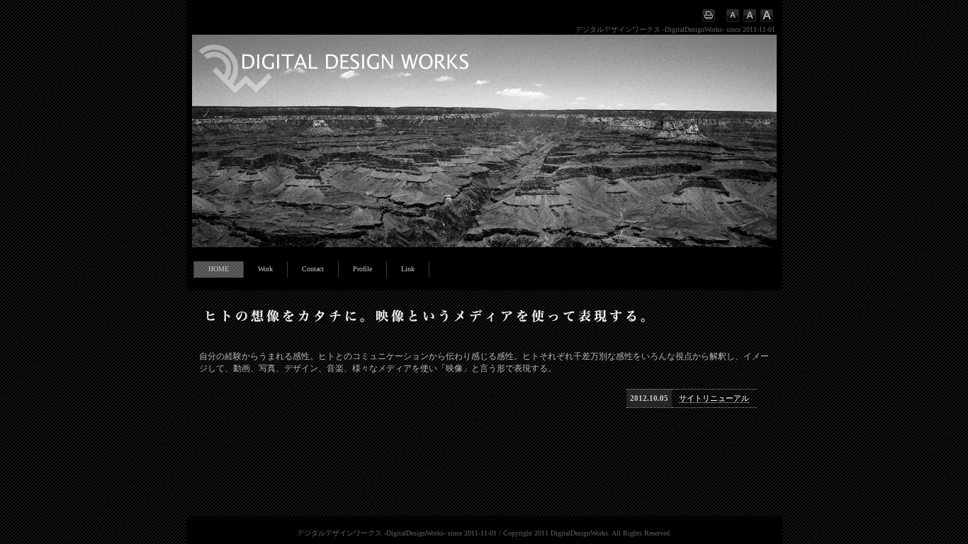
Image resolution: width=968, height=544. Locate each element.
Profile (362, 269)
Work (265, 269)
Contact (313, 269)
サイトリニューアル (714, 398)
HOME (218, 269)
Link (408, 269)
